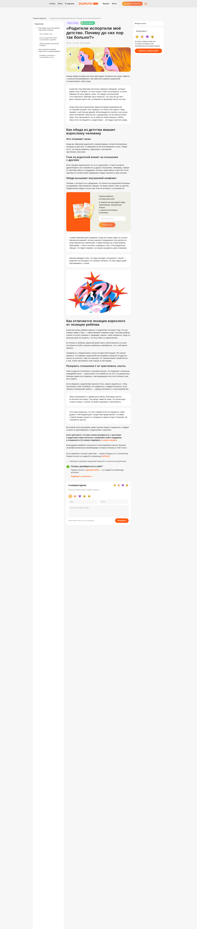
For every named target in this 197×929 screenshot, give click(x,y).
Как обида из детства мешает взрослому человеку (49, 29)
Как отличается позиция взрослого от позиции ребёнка (49, 50)
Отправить (121, 520)
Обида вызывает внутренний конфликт (49, 44)
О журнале (69, 4)
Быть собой (73, 23)
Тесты (60, 4)
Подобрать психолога (132, 4)
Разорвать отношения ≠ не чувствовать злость (47, 56)
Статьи (52, 4)
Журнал (106, 4)
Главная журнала (39, 18)
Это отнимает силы (45, 34)
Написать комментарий (148, 51)
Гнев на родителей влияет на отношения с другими (48, 38)
